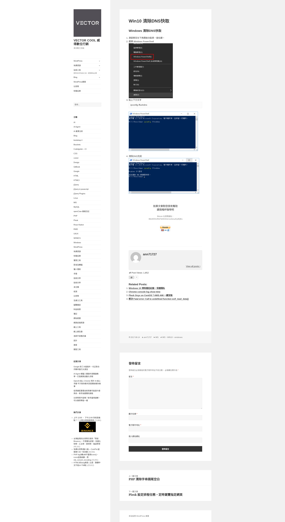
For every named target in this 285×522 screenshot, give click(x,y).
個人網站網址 (134, 436)
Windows (77, 243)
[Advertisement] (165, 312)
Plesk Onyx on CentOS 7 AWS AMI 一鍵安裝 (151, 295)
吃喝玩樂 (77, 91)
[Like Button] (131, 277)
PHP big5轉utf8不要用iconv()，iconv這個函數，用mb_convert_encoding (86, 457)
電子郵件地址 (135, 425)
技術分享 (77, 278)
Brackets (77, 145)
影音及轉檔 (78, 265)
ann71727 (148, 337)
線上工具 (77, 327)
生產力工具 (78, 300)
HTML (76, 176)
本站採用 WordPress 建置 (139, 516)
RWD (76, 229)
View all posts (193, 266)
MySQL (76, 207)
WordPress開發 (80, 82)
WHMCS (77, 238)
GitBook (77, 167)
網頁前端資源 (79, 323)
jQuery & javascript (81, 189)
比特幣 (76, 86)
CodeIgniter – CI (80, 149)
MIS (75, 202)
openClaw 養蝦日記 (81, 211)
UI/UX (76, 234)
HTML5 (76, 180)
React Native (79, 225)
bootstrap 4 (78, 140)
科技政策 (77, 309)
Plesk (76, 220)
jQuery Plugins (79, 194)
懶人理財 (77, 269)
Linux (76, 198)
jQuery (76, 185)
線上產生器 (78, 332)
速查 (75, 345)
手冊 (75, 274)
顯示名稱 (133, 414)
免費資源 (77, 65)
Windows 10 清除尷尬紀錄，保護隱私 (147, 288)
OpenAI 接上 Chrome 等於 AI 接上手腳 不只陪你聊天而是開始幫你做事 (87, 383)
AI (74, 122)
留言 (131, 376)
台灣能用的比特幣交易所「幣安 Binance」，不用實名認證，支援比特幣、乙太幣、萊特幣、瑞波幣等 (87, 441)
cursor (76, 158)
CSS (75, 153)
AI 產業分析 (78, 131)
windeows (178, 337)
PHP (75, 216)
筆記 (75, 314)
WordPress (78, 61)
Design (76, 162)
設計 (75, 340)
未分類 (76, 287)
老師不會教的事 (80, 336)
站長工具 (85, 71)
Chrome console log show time (144, 292)
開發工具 (77, 349)
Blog (75, 77)
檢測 (75, 291)
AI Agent (77, 127)
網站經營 (77, 318)
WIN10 (170, 337)
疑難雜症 (77, 305)
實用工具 (77, 260)
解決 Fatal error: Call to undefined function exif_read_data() (159, 299)
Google (76, 171)
